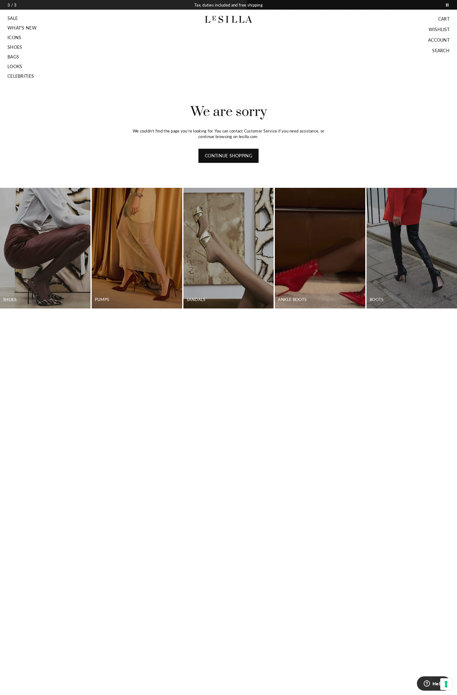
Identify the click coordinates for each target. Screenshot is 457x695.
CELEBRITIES (20, 76)
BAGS (13, 56)
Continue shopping (228, 155)
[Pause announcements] (447, 4)
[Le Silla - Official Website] (228, 19)
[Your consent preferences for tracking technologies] (446, 684)
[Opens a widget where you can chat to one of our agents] (434, 684)
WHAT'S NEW (22, 27)
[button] (22, 18)
